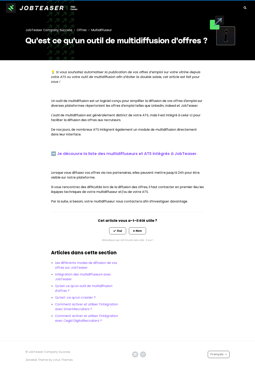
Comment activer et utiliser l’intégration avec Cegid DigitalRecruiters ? (86, 318)
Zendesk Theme (37, 360)
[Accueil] (42, 8)
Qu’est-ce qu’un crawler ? (75, 297)
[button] (117, 231)
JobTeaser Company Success (49, 30)
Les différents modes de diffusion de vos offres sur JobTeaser (86, 265)
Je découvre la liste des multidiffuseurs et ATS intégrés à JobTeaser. (127, 153)
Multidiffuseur (101, 30)
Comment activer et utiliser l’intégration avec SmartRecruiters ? (86, 306)
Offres (82, 30)
